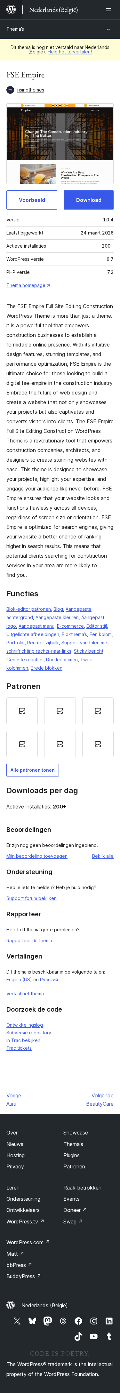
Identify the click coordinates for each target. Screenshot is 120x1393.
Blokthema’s (74, 634)
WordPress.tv (25, 1221)
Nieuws (14, 1144)
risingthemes (30, 89)
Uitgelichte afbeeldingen (32, 634)
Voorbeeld (32, 200)
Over (12, 1132)
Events (71, 1199)
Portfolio (15, 642)
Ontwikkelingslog (24, 1025)
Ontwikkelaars (23, 1210)
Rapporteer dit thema (29, 940)
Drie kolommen (62, 659)
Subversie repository (28, 1032)
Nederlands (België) (44, 1305)
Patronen (74, 1166)
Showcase (75, 1132)
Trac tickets (19, 1048)
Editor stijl (96, 626)
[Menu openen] (110, 9)
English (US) (19, 979)
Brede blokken (46, 668)
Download (88, 200)
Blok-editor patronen (28, 609)
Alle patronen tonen (33, 770)
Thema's (73, 1144)
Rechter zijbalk (43, 642)
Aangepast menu (36, 626)
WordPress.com (28, 1242)
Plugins (71, 1155)
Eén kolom (101, 634)
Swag (73, 1221)
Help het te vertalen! (70, 51)
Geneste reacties (25, 659)
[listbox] (60, 727)
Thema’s (15, 29)
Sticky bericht (88, 651)
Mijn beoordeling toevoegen (37, 856)
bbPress (19, 1265)
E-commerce (70, 626)
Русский (49, 979)
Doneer (75, 1210)
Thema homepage (25, 285)
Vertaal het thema (25, 993)
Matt (15, 1254)
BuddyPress (23, 1276)
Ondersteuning (23, 1199)
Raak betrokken (82, 1187)
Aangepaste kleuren (57, 617)
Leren (13, 1187)
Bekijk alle (103, 856)
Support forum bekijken (31, 898)
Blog (58, 609)
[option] (22, 710)
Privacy (15, 1166)
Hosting (15, 1155)
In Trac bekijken (23, 1040)
